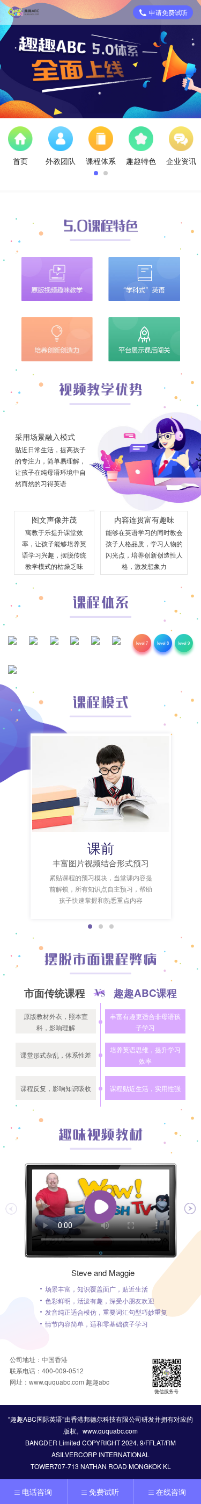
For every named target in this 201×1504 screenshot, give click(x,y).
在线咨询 (171, 1491)
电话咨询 (37, 1491)
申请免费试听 (168, 12)
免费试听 (104, 1491)
